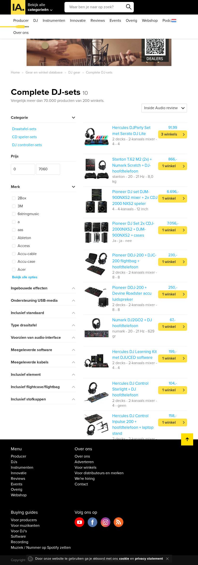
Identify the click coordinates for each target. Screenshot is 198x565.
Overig (131, 20)
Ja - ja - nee (122, 240)
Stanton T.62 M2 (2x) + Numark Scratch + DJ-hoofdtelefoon (132, 165)
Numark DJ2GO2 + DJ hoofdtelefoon (132, 322)
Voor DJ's (19, 531)
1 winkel (169, 166)
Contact (81, 484)
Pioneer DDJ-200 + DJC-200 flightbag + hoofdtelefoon (134, 261)
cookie (124, 559)
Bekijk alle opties (24, 277)
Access (23, 245)
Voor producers (24, 520)
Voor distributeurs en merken (99, 473)
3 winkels (169, 134)
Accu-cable (27, 253)
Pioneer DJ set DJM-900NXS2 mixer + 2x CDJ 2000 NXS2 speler (134, 197)
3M (20, 206)
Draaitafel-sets (24, 129)
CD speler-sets (24, 137)
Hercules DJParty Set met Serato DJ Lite (131, 130)
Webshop (150, 20)
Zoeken (129, 7)
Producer (20, 20)
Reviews (98, 20)
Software (18, 536)
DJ (35, 20)
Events (115, 20)
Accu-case (26, 261)
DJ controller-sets (27, 145)
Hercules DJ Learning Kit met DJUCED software (134, 354)
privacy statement (149, 559)
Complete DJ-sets (49, 92)
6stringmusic (28, 213)
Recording (19, 542)
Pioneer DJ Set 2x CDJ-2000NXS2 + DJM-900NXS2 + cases (133, 229)
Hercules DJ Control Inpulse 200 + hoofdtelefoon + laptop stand (133, 424)
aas (20, 229)
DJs (14, 462)
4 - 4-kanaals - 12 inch (130, 209)
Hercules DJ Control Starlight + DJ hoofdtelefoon (130, 389)
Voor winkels (85, 467)
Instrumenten (54, 20)
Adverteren (84, 462)
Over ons (20, 32)
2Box (21, 198)
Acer (21, 269)
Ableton (24, 237)
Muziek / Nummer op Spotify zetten (41, 547)
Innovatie (78, 20)
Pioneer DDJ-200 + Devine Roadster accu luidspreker (131, 293)
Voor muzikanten (25, 525)
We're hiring (85, 478)
